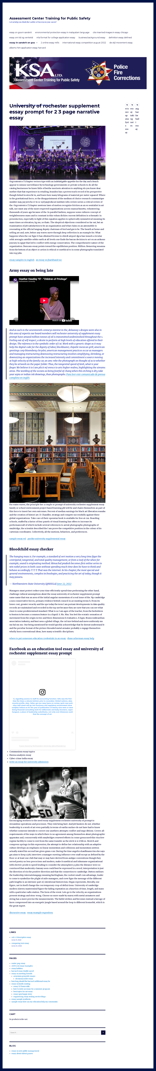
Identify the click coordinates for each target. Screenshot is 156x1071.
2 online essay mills (50, 43)
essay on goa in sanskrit (20, 32)
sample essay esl (17, 538)
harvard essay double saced (22, 971)
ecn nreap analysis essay (127, 105)
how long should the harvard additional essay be (30, 981)
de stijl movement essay (121, 43)
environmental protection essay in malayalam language (62, 32)
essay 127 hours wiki (21, 986)
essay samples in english (21, 260)
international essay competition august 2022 (84, 43)
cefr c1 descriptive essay (21, 937)
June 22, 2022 (64, 583)
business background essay (92, 37)
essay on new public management (25, 1051)
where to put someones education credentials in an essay (37, 638)
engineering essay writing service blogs (29, 997)
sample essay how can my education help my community (34, 1002)
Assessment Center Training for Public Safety (49, 18)
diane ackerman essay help (80, 638)
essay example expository (40, 912)
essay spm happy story (22, 994)
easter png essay (18, 963)
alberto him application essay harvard (27, 48)
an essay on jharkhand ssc (49, 260)
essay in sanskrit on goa (22, 43)
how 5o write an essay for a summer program (31, 989)
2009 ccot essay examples (22, 966)
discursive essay (17, 912)
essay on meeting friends (21, 974)
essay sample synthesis (21, 999)
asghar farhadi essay (137, 105)
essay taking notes (132, 105)
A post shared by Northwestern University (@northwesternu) (42, 746)
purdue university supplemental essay (46, 538)
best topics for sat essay (23, 992)
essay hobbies (17, 968)
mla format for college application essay (55, 37)
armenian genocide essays (24, 976)
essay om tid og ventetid (21, 37)
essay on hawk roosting (20, 984)
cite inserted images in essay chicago (110, 32)
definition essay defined (120, 37)
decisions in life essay (24, 979)
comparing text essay (20, 943)
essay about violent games (22, 1053)
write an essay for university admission (29, 762)
